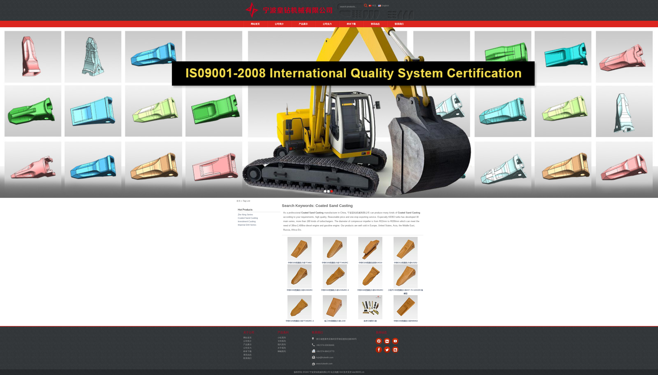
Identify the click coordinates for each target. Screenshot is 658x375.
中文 (374, 5)
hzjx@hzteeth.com (324, 357)
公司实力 (327, 24)
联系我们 (399, 24)
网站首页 (255, 24)
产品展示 (303, 24)
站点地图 (335, 372)
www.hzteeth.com (324, 363)
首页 (238, 201)
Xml (341, 372)
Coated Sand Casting (248, 218)
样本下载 (351, 24)
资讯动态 (375, 24)
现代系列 (282, 344)
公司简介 (279, 24)
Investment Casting (247, 221)
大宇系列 (282, 348)
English (385, 5)
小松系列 (282, 337)
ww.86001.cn (358, 372)
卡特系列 (282, 341)
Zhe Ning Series (245, 214)
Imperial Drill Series (247, 225)
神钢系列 (282, 351)
